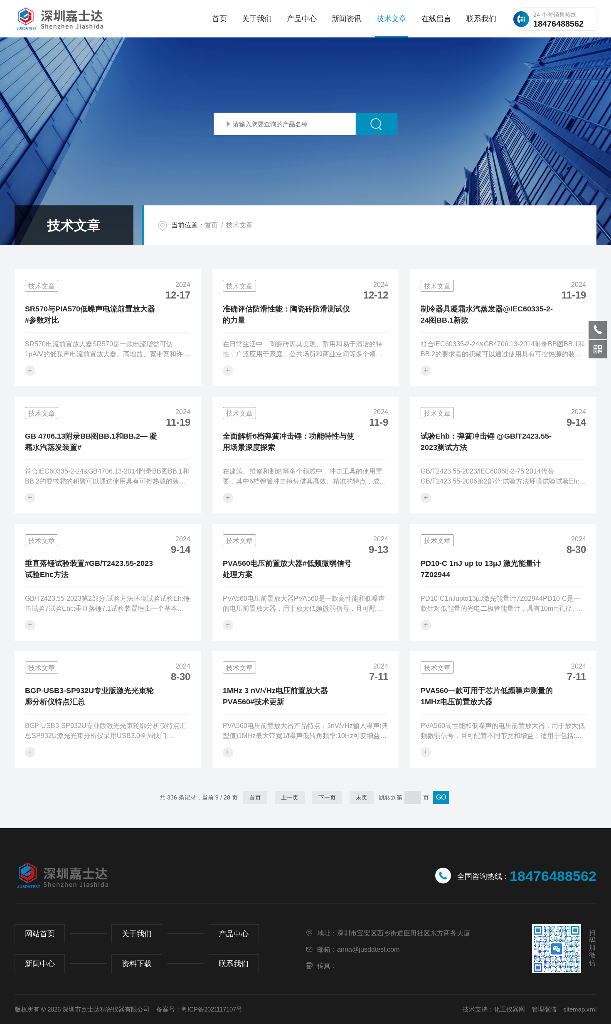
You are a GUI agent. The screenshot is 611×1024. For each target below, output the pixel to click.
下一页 (327, 797)
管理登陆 (544, 1009)
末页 (361, 797)
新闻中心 (40, 964)
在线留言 (436, 19)
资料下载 (137, 964)
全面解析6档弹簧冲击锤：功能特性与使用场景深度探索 (288, 442)
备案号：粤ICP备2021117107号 (199, 1009)
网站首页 (40, 934)
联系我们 (481, 19)
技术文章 (392, 19)
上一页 (289, 797)
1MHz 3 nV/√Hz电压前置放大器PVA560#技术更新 (275, 696)
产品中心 (302, 19)
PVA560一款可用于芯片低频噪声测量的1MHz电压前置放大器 (487, 696)
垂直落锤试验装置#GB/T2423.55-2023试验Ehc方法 (89, 569)
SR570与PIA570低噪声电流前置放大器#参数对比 (90, 314)
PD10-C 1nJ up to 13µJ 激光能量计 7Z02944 (481, 569)
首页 (219, 19)
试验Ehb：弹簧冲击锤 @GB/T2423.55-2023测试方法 (486, 442)
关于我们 (257, 19)
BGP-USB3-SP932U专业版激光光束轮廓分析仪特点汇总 (89, 696)
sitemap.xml (579, 1009)
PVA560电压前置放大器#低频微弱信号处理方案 (287, 569)
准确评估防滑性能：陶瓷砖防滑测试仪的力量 (286, 314)
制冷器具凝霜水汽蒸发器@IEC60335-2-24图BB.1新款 (487, 314)
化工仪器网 (509, 1009)
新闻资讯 (347, 19)
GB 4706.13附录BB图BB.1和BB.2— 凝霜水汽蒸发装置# (91, 442)
